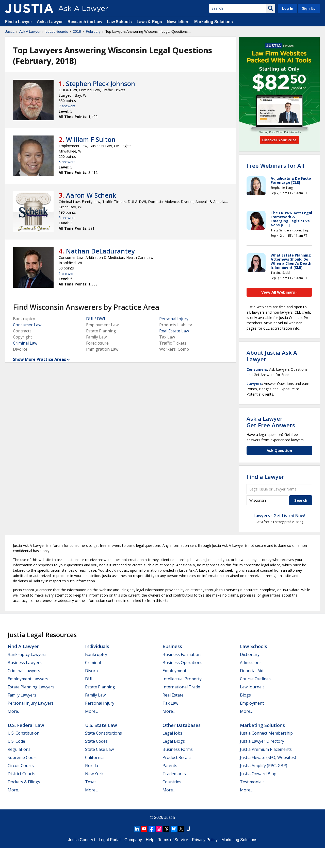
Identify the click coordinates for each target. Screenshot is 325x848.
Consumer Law (27, 325)
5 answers (67, 161)
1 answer (66, 273)
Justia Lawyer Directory (262, 741)
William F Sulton (91, 139)
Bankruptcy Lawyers (27, 654)
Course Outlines (255, 679)
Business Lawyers (25, 662)
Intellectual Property (182, 679)
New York (94, 773)
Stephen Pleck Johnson (100, 83)
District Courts (21, 773)
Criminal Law (25, 343)
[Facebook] (152, 829)
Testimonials (252, 782)
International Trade (181, 687)
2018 (77, 31)
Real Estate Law (174, 331)
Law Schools (119, 22)
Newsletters (178, 22)
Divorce (92, 670)
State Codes (96, 741)
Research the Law (85, 22)
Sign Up (309, 8)
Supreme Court (22, 757)
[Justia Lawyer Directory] (188, 829)
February (93, 31)
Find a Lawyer (18, 22)
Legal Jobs (172, 733)
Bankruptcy (96, 654)
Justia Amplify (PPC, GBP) (263, 765)
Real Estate (173, 695)
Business (172, 646)
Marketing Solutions (213, 22)
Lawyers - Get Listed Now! (279, 515)
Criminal (93, 662)
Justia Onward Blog (258, 773)
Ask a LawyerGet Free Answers (271, 422)
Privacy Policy (205, 840)
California (94, 757)
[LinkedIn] (137, 829)
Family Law (95, 695)
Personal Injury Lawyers (31, 703)
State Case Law (99, 749)
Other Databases (181, 725)
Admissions (251, 662)
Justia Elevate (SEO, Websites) (268, 757)
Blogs (245, 695)
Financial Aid (251, 670)
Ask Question (279, 450)
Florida (91, 765)
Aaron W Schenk (91, 195)
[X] (181, 829)
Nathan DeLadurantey (100, 251)
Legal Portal (110, 840)
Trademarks (174, 773)
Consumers (257, 369)
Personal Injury (173, 318)
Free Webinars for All (275, 165)
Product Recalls (176, 757)
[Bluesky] (174, 829)
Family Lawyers (22, 695)
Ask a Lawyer (50, 22)
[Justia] (29, 8)
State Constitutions (103, 733)
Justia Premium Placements (266, 749)
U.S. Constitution (23, 733)
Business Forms (177, 749)
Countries (171, 782)
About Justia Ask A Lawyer (272, 356)
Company (133, 840)
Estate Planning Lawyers (31, 687)
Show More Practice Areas (39, 359)
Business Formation (181, 654)
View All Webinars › (279, 292)
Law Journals (252, 687)
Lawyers (254, 383)
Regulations (19, 749)
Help (150, 840)
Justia (9, 31)
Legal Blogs (173, 741)
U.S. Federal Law (26, 725)
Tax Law (170, 703)
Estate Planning (100, 687)
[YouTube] (144, 829)
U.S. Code (16, 741)
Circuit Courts (21, 765)
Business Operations (182, 662)
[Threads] (166, 829)
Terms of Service (173, 840)
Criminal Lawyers (24, 670)
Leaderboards (56, 31)
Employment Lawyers (28, 679)
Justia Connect (81, 840)
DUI (88, 679)
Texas (90, 782)
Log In (287, 8)
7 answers (67, 106)
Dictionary (249, 654)
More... (14, 711)
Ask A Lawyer (30, 31)
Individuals (97, 646)
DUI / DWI (95, 318)
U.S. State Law (101, 725)
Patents (169, 765)
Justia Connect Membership (266, 733)
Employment (174, 670)
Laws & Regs (149, 22)
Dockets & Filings (24, 782)
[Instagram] (159, 829)
